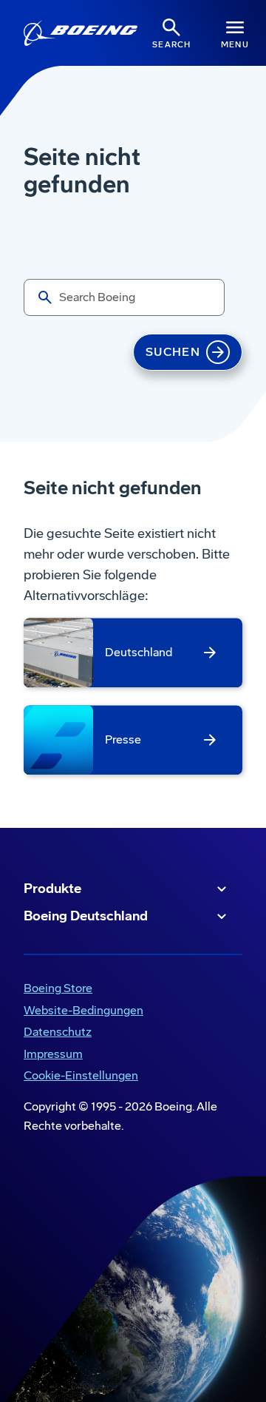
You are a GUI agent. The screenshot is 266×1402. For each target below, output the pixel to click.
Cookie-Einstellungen (81, 1075)
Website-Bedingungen (83, 1010)
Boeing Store (55, 989)
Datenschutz (58, 1032)
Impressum (53, 1054)
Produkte (52, 888)
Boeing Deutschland (86, 916)
